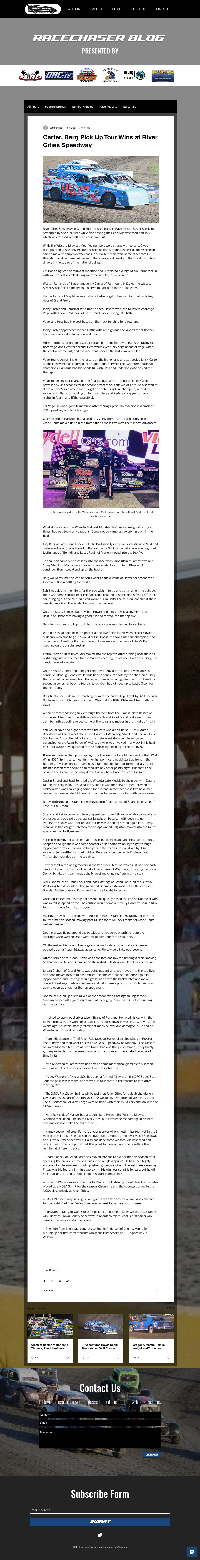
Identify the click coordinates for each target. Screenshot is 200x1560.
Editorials (129, 106)
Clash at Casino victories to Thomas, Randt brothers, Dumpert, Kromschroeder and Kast (49, 1346)
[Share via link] (67, 1280)
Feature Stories (55, 106)
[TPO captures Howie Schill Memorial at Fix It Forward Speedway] (100, 1326)
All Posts (33, 106)
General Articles (82, 106)
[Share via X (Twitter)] (52, 1280)
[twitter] (100, 1535)
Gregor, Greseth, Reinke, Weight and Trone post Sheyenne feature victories (150, 1346)
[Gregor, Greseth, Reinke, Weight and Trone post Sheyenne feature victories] (151, 1326)
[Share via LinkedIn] (59, 1280)
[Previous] (17, 76)
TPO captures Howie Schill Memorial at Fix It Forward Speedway (100, 1346)
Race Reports (108, 106)
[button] (170, 106)
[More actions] (157, 128)
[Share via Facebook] (44, 1280)
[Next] (183, 76)
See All (170, 1308)
